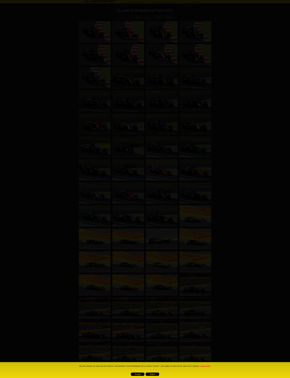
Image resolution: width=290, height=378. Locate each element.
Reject (152, 374)
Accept (137, 374)
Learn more (205, 366)
